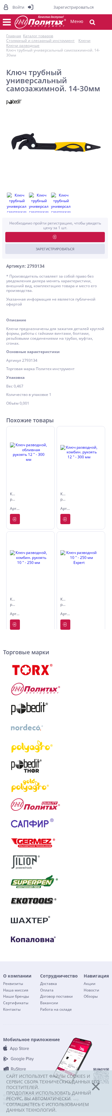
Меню (76, 21)
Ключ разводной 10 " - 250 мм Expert (63, 602)
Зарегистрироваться (55, 249)
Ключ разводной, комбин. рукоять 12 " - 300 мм (63, 497)
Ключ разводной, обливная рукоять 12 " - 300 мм (13, 497)
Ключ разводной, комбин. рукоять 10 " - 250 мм (13, 602)
